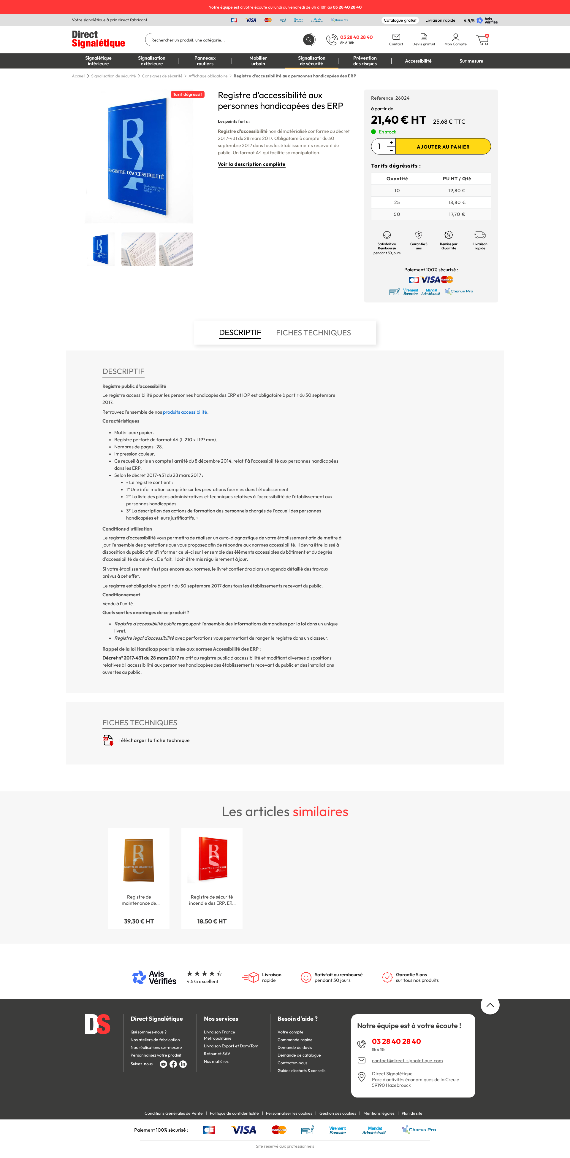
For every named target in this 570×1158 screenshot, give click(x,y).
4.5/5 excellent (202, 981)
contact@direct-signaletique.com (407, 1060)
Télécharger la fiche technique (153, 740)
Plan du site (412, 1113)
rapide (271, 977)
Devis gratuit (423, 44)
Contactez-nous (292, 1062)
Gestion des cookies (337, 1113)
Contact (396, 44)
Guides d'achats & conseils (301, 1070)
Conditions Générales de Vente (174, 1113)
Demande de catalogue (299, 1055)
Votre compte (290, 1032)
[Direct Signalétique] (98, 39)
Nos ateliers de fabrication (155, 1039)
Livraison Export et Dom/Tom (231, 1046)
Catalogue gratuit (400, 20)
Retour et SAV (217, 1053)
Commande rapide (295, 1039)
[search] (308, 39)
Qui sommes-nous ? (149, 1032)
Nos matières (216, 1061)
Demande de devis (295, 1047)
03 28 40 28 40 (396, 1041)
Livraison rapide (440, 20)
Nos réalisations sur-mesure (156, 1047)
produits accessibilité (185, 412)
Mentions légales (379, 1113)
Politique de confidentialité (234, 1113)
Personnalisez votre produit (156, 1055)
